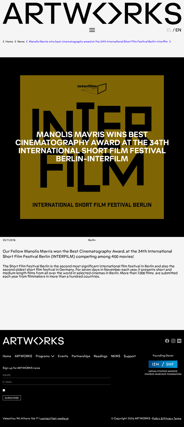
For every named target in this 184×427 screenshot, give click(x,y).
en (178, 30)
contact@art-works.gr (54, 418)
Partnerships (81, 356)
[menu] (92, 30)
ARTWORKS (23, 356)
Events (63, 356)
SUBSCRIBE (12, 397)
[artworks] (92, 23)
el (169, 30)
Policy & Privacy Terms (166, 418)
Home (9, 41)
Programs (43, 356)
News (21, 41)
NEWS (115, 356)
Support (130, 356)
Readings (100, 356)
